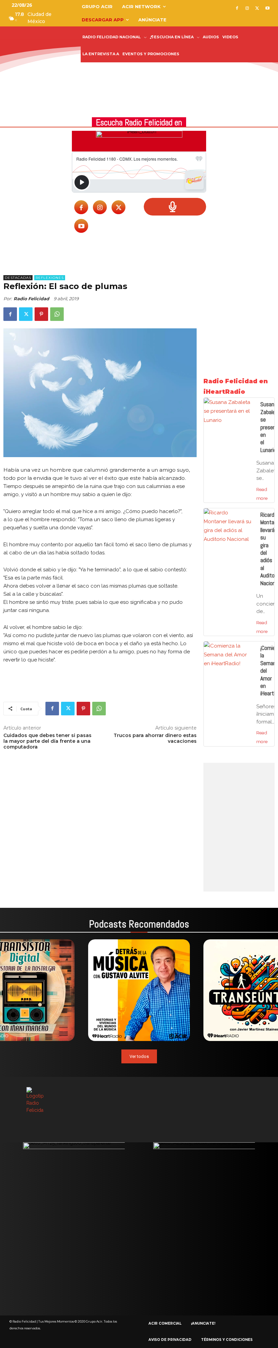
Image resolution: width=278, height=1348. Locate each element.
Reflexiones (50, 277)
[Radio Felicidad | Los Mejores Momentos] (34, 51)
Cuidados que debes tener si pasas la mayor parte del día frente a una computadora (47, 741)
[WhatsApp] (57, 314)
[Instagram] (247, 9)
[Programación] (175, 207)
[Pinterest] (41, 314)
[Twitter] (257, 9)
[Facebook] (237, 9)
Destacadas (18, 277)
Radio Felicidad (31, 298)
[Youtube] (267, 9)
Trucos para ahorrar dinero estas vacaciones (155, 738)
